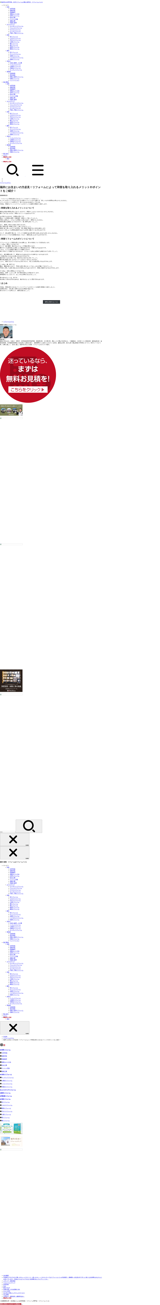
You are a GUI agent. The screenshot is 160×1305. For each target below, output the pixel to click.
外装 (8, 7)
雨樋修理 (12, 12)
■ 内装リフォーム (5, 1099)
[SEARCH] (12, 175)
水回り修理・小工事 (16, 63)
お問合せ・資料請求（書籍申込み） (14, 1296)
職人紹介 (6, 153)
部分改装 (12, 75)
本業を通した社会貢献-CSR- (11, 1289)
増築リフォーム (14, 78)
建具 (8, 50)
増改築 (9, 71)
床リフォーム (14, 36)
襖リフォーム (14, 43)
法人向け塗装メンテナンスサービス (14, 1293)
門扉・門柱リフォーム (16, 33)
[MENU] (37, 175)
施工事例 (6, 82)
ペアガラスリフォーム (16, 57)
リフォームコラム (5, 182)
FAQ (4, 1286)
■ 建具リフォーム (5, 1093)
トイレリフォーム (15, 64)
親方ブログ (6, 1287)
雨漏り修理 (13, 22)
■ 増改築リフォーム (6, 1096)
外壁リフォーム (14, 15)
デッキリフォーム (15, 31)
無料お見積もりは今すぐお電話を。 (10, 1304)
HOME (5, 1036)
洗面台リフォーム (15, 68)
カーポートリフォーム (16, 26)
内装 (8, 35)
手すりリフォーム (15, 40)
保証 (8, 158)
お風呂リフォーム (15, 66)
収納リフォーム (14, 59)
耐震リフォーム (14, 47)
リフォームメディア (9, 1282)
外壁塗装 (12, 8)
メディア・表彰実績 (9, 1281)
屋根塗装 (12, 10)
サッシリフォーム (15, 54)
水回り (9, 61)
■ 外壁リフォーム (5, 1050)
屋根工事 (12, 21)
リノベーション (14, 80)
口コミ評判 (6, 1291)
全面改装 (12, 73)
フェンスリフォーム (16, 28)
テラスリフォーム (15, 29)
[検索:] (8, 832)
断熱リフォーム (14, 49)
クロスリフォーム (15, 38)
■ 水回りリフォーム (6, 1074)
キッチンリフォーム (16, 70)
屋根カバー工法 (14, 14)
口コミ (5, 155)
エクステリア (11, 24)
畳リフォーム (14, 45)
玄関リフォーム (14, 56)
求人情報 (6, 1294)
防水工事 (12, 17)
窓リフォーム (14, 52)
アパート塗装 (14, 19)
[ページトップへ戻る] (22, 1304)
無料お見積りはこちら (51, 302)
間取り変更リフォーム (16, 77)
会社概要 (6, 1275)
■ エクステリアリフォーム (8, 1090)
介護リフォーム (14, 42)
